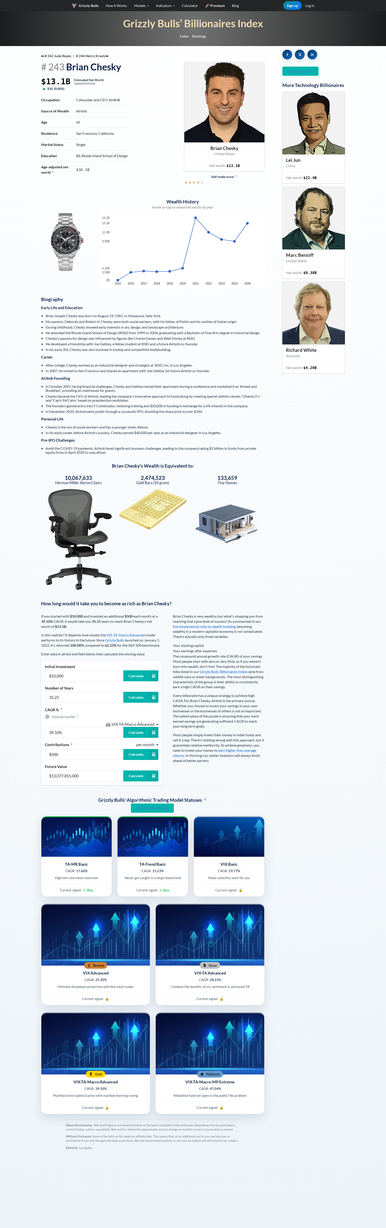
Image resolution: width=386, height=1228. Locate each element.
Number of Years (59, 688)
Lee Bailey (85, 1148)
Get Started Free (154, 808)
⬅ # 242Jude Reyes (56, 56)
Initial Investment (60, 666)
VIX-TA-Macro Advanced (125, 635)
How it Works (116, 5)
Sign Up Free (303, 71)
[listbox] (132, 724)
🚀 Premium (215, 5)
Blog (235, 5)
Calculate (136, 676)
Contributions (58, 744)
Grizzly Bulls (114, 640)
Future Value (56, 766)
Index (184, 36)
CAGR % (53, 709)
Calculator (190, 5)
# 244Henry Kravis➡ (92, 56)
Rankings (199, 36)
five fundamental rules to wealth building (204, 626)
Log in (310, 5)
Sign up (292, 5)
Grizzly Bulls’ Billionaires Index (193, 23)
